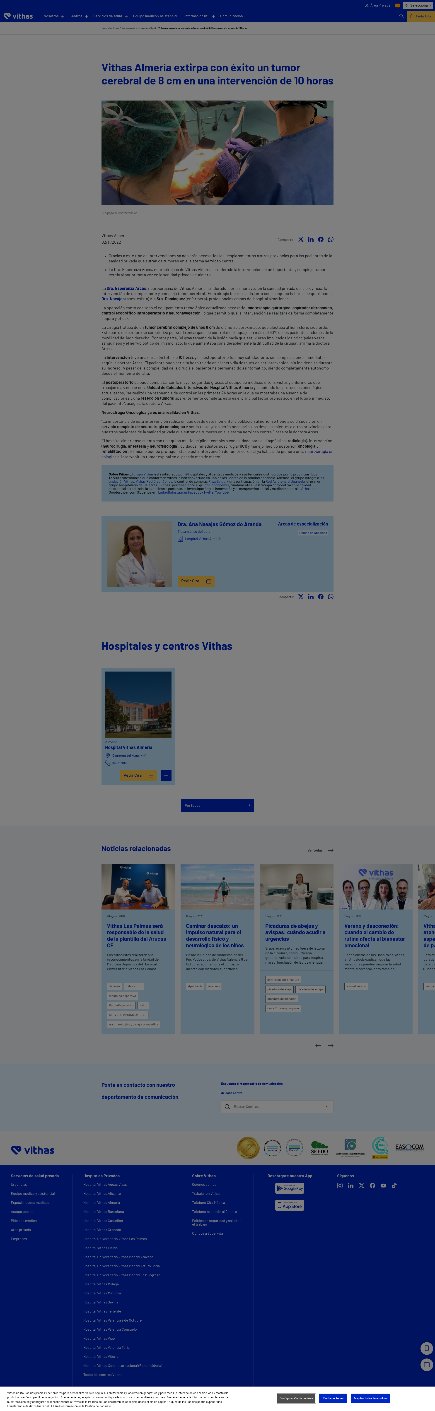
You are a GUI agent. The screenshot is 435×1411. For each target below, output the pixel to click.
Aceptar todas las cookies (370, 1398)
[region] (217, 1399)
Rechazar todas (333, 1398)
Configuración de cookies (296, 1398)
